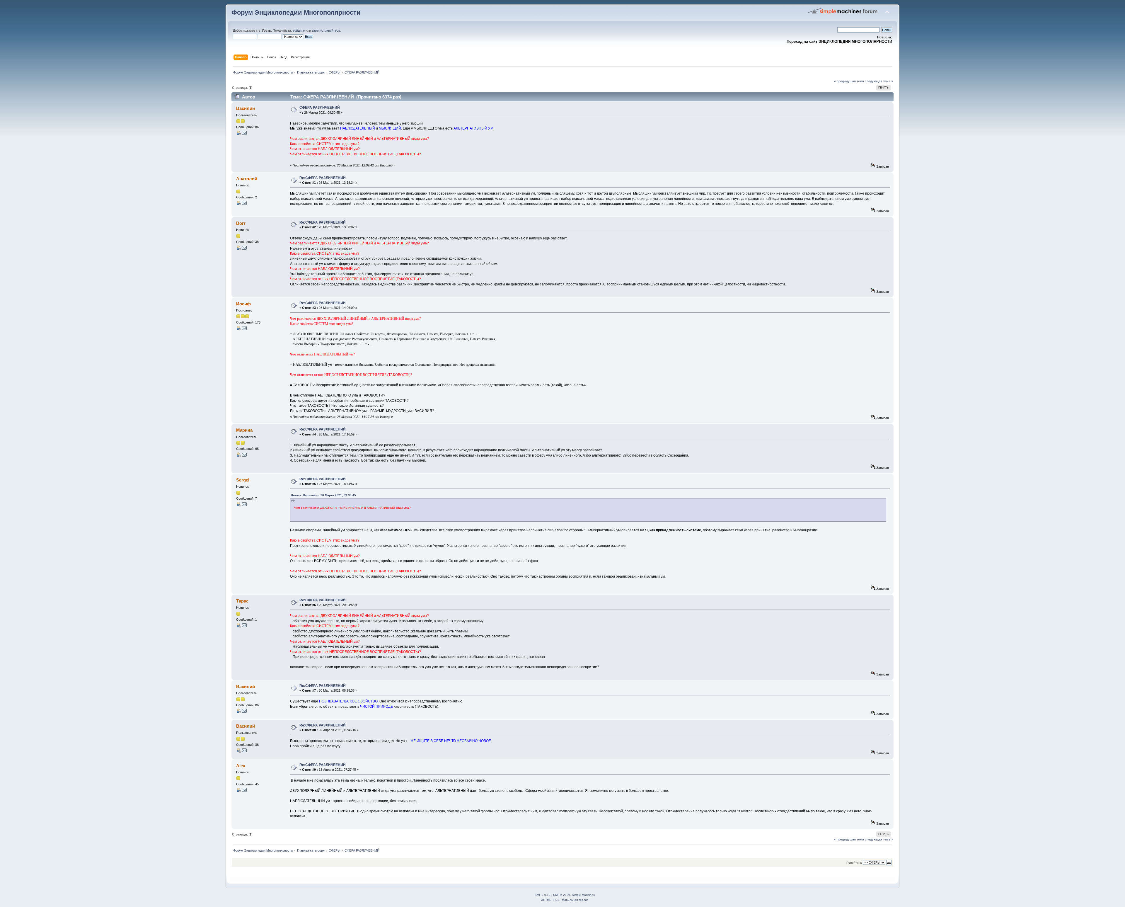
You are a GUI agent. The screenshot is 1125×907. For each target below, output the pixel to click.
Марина (244, 430)
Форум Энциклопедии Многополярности (296, 12)
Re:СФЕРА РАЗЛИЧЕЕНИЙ (322, 178)
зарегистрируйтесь (326, 30)
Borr (241, 223)
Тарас (242, 600)
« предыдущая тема (849, 81)
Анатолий (246, 178)
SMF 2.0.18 (542, 894)
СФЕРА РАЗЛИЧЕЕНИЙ (319, 107)
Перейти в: (854, 862)
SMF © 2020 (561, 894)
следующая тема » (879, 81)
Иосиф (243, 303)
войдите (299, 30)
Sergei (242, 479)
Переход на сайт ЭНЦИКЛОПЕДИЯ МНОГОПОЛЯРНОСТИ (839, 41)
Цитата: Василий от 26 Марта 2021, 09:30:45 (323, 495)
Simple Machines (583, 894)
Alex (240, 765)
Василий (245, 108)
